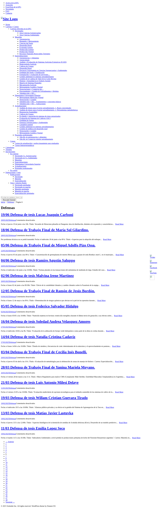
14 (6, 471)
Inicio (3, 202)
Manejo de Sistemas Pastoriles (30, 83)
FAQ (7, 11)
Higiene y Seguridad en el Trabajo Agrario (34, 81)
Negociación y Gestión (27, 100)
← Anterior (10, 442)
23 (6, 490)
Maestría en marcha (22, 191)
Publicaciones (15, 175)
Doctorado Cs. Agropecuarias (25, 156)
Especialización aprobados (24, 193)
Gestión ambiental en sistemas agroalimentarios (36, 77)
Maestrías (18, 37)
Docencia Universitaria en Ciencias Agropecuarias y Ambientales (43, 70)
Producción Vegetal (26, 52)
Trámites (9, 150)
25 (6, 494)
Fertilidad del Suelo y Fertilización (32, 72)
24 (6, 492)
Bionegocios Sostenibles (28, 112)
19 (6, 481)
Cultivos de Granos (26, 66)
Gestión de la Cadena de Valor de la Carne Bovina (37, 79)
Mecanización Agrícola (27, 85)
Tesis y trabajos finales (18, 183)
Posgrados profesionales (23, 135)
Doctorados (19, 31)
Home (8, 25)
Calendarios (10, 147)
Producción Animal (26, 50)
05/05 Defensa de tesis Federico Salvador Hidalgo (39, 306)
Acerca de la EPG (12, 3)
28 (6, 500)
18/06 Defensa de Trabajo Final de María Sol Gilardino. (45, 230)
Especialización (20, 181)
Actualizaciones (20, 106)
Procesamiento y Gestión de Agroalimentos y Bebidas (39, 91)
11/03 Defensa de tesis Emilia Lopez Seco (33, 428)
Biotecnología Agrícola (27, 64)
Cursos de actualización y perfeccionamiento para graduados (37, 143)
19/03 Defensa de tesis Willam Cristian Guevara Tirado (44, 398)
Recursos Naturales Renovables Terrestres (34, 54)
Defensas (10, 202)
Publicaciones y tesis (13, 172)
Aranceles (9, 5)
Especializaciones (21, 56)
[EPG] (9, 19)
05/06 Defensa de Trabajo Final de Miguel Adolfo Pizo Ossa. (48, 245)
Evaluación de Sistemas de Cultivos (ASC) (35, 118)
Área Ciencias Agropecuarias (30, 33)
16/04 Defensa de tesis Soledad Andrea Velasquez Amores (45, 321)
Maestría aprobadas (22, 189)
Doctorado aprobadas (22, 185)
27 (6, 498)
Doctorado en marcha (23, 187)
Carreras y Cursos (12, 27)
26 (6, 496)
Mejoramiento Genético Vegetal (31, 87)
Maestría (18, 179)
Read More (119, 224)
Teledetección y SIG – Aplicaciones (32, 104)
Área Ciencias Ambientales (29, 35)
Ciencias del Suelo (26, 43)
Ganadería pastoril (26, 125)
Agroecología (24, 60)
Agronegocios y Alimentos (29, 58)
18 (6, 479)
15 (6, 473)
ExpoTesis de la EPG (13, 7)
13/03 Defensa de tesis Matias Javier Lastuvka (37, 413)
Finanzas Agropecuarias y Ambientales (33, 122)
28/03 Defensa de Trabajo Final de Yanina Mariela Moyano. (48, 367)
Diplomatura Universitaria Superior (27, 95)
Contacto (9, 13)
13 (6, 469)
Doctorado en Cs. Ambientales (26, 158)
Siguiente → (10, 502)
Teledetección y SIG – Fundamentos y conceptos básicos (40, 102)
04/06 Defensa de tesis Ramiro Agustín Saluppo (38, 260)
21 (6, 485)
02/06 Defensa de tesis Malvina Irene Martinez (37, 275)
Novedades (10, 9)
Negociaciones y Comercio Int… (31, 89)
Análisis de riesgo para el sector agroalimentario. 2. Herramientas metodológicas (48, 110)
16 (6, 475)
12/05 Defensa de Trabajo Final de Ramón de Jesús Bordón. (48, 291)
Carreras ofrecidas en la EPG (20, 29)
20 (6, 483)
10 (6, 463)
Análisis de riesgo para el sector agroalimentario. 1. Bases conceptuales (45, 108)
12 (6, 467)
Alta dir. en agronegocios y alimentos (32, 137)
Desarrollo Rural (25, 45)
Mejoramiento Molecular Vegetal (31, 97)
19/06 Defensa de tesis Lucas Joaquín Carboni (37, 214)
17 (6, 477)
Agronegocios (24, 39)
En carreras (14, 154)
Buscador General (9, 200)
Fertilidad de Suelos (26, 120)
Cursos (12, 141)
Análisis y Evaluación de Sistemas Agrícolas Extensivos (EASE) (43, 62)
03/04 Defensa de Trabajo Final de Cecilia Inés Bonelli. (44, 352)
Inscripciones (10, 152)
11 (6, 465)
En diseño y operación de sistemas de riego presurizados (39, 116)
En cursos (13, 170)
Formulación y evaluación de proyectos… (34, 75)
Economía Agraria (26, 47)
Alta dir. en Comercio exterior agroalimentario (36, 139)
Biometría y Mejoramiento (29, 41)
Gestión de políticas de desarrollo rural (33, 129)
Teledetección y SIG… (27, 93)
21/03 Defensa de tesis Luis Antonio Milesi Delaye (40, 382)
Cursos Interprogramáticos (24, 145)
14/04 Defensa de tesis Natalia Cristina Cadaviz (38, 337)
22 (6, 488)
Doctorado (19, 177)
